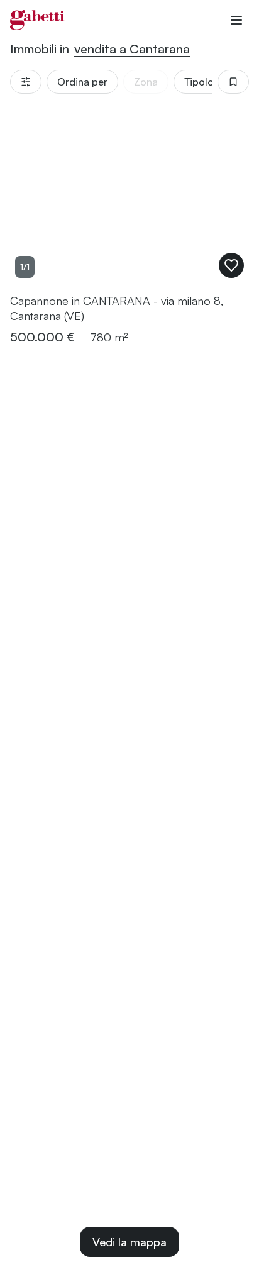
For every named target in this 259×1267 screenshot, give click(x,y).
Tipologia (206, 81)
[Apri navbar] (236, 20)
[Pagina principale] (37, 20)
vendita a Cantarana (132, 49)
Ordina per (82, 81)
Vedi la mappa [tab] (129, 1242)
